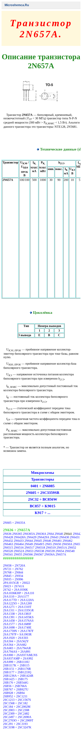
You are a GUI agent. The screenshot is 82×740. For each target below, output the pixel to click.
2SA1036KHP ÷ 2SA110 (18, 593)
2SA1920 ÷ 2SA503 (15, 637)
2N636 (7, 533)
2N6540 (70, 551)
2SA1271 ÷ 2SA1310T (17, 606)
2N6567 (38, 554)
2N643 (54, 537)
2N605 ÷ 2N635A (14, 522)
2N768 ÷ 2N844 (13, 572)
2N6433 (19, 540)
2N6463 (8, 544)
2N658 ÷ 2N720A (14, 565)
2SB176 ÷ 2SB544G (15, 682)
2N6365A (29, 533)
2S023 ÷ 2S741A (13, 586)
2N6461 (57, 540)
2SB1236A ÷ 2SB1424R (18, 675)
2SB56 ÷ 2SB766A (15, 686)
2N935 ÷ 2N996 (13, 579)
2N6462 (67, 540)
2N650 (57, 544)
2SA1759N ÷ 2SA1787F (18, 631)
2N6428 (8, 537)
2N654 (59, 551)
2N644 (28, 540)
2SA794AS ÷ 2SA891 (17, 651)
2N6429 (31, 537)
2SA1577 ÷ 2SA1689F (17, 624)
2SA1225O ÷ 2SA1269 (17, 603)
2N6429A (43, 537)
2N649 (28, 544)
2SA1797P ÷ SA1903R (17, 634)
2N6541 (8, 554)
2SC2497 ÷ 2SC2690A (17, 717)
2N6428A (20, 537)
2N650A (67, 544)
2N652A (19, 551)
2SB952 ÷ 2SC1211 (15, 696)
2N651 (77, 544)
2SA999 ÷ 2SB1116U (16, 662)
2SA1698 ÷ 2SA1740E (17, 627)
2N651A (61, 547)
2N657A (60, 554)
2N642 (77, 533)
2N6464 (19, 544)
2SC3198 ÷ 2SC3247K (17, 727)
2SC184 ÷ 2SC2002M (16, 706)
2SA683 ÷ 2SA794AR (17, 648)
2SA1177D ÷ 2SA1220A (18, 600)
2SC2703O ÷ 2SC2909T (18, 720)
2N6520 (8, 551)
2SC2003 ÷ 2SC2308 (16, 710)
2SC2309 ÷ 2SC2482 (16, 713)
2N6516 (19, 547)
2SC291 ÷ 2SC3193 (15, 723)
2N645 (38, 540)
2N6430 (64, 537)
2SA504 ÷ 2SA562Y (16, 641)
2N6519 (51, 547)
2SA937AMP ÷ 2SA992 (18, 658)
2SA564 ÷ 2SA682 (15, 644)
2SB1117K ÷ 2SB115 (16, 665)
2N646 (47, 540)
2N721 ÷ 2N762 (13, 569)
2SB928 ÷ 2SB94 (14, 692)
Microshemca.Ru (17, 5)
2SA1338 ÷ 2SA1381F (17, 613)
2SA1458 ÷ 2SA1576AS (18, 620)
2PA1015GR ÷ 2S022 (16, 582)
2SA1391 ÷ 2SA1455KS (18, 617)
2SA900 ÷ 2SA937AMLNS (20, 655)
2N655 (18, 554)
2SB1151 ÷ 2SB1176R (17, 668)
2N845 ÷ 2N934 (13, 575)
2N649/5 (39, 544)
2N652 (72, 547)
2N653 (29, 551)
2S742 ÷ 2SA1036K (15, 589)
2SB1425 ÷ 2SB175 (15, 679)
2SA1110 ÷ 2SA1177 (16, 596)
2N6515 (8, 547)
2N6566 (28, 554)
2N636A (41, 533)
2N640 (59, 533)
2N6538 (39, 551)
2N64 (50, 533)
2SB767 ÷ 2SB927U (15, 689)
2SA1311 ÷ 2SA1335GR (18, 610)
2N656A (49, 554)
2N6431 (75, 537)
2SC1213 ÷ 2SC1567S (17, 699)
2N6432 (8, 540)
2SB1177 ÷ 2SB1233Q (17, 672)
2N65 (48, 544)
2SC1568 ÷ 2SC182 (15, 703)
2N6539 (50, 551)
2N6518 (40, 547)
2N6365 (17, 533)
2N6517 (29, 547)
